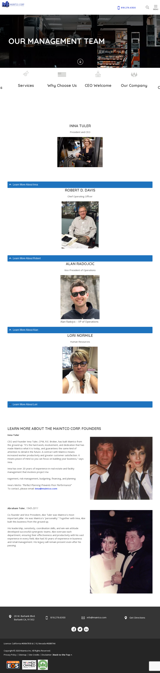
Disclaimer (47, 654)
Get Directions (137, 617)
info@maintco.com (96, 617)
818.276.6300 (57, 617)
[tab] (80, 185)
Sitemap (23, 654)
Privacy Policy (10, 654)
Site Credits (34, 654)
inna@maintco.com (46, 488)
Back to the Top (61, 654)
